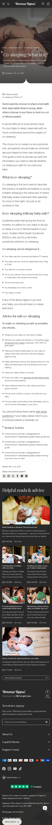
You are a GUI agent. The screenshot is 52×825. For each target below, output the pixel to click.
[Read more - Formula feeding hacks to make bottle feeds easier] (4, 601)
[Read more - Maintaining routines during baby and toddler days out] (29, 601)
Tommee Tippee (15, 818)
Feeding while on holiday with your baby (11, 567)
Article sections (10, 822)
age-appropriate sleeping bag (36, 377)
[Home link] (25, 3)
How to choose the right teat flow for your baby (20, 658)
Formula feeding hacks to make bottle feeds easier (12, 607)
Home (4, 48)
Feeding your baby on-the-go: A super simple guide (37, 567)
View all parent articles (13, 678)
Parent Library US (15, 48)
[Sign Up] (46, 722)
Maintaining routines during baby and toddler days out (37, 607)
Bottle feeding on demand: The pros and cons (19, 527)
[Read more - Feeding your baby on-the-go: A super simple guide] (29, 560)
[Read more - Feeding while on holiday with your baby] (4, 560)
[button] (3, 3)
